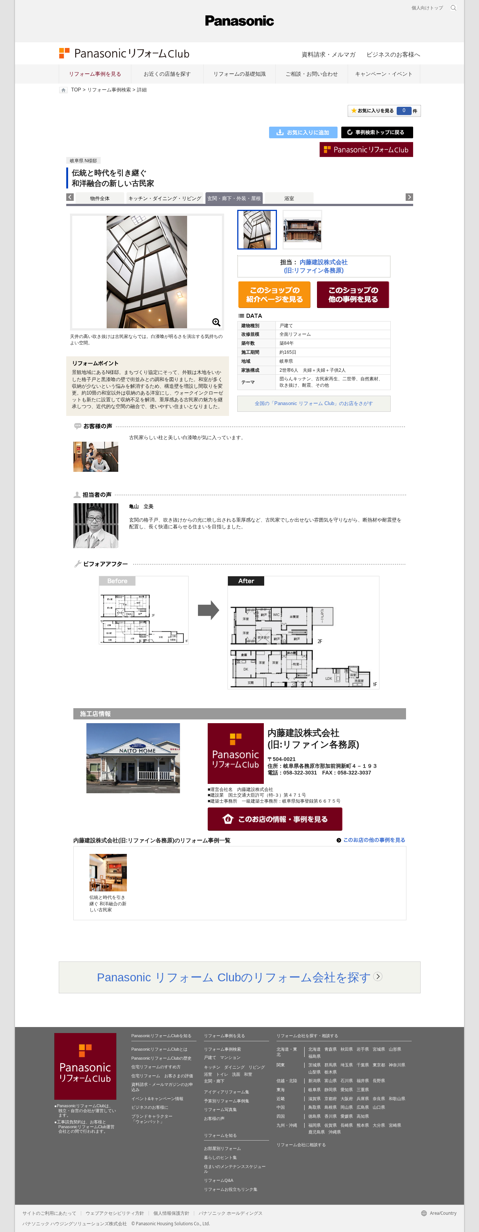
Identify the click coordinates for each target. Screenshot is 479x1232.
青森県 (330, 1049)
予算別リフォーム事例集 (226, 1101)
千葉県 (363, 1065)
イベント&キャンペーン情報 (157, 1098)
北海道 (314, 1049)
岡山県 (347, 1107)
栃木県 (330, 1072)
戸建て (210, 1057)
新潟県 (314, 1080)
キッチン (212, 1067)
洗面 (236, 1074)
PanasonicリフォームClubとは (159, 1049)
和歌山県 (397, 1098)
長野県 (379, 1080)
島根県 (330, 1107)
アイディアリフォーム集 (226, 1092)
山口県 (379, 1107)
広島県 (363, 1107)
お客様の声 (214, 1118)
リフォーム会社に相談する (301, 1144)
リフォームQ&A (218, 1180)
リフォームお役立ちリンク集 (230, 1189)
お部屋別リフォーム (222, 1148)
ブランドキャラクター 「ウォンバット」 (152, 1119)
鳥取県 (314, 1107)
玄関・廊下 (214, 1081)
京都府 (330, 1098)
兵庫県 (363, 1098)
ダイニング (234, 1067)
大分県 (379, 1125)
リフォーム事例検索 (109, 90)
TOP (76, 90)
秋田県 (347, 1049)
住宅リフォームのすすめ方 (156, 1067)
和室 (248, 1074)
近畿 (281, 1098)
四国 (281, 1116)
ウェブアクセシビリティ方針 (115, 1213)
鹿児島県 (316, 1132)
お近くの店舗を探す (167, 74)
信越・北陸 (287, 1080)
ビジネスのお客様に (149, 1107)
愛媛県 (347, 1116)
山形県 (395, 1049)
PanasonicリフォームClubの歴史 (161, 1058)
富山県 (330, 1080)
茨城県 (314, 1065)
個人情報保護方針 (171, 1213)
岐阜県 (314, 1089)
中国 (281, 1107)
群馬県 (330, 1065)
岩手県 (363, 1049)
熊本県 (363, 1125)
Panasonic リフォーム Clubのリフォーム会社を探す (234, 977)
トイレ (222, 1074)
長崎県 (347, 1125)
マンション (230, 1057)
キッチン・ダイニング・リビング (164, 198)
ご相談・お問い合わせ (312, 74)
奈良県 (379, 1098)
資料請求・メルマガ (329, 54)
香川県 (330, 1116)
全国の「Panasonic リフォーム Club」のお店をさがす (314, 403)
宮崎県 (395, 1125)
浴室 (289, 198)
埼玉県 (347, 1065)
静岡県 (330, 1089)
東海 (281, 1089)
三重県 (363, 1089)
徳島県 (314, 1116)
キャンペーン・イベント (384, 74)
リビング (256, 1067)
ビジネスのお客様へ (393, 54)
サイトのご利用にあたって (49, 1213)
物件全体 (100, 198)
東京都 (379, 1065)
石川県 (347, 1080)
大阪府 (347, 1098)
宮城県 (379, 1049)
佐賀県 (330, 1125)
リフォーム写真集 (220, 1109)
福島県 (314, 1056)
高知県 (363, 1116)
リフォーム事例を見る (95, 74)
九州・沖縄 (287, 1125)
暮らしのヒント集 (220, 1157)
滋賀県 (314, 1098)
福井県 (363, 1080)
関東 (281, 1065)
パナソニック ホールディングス (231, 1213)
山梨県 (314, 1072)
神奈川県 (397, 1065)
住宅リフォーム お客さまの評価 (162, 1076)
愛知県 (347, 1089)
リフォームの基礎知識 (239, 74)
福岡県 (314, 1125)
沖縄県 (335, 1132)
